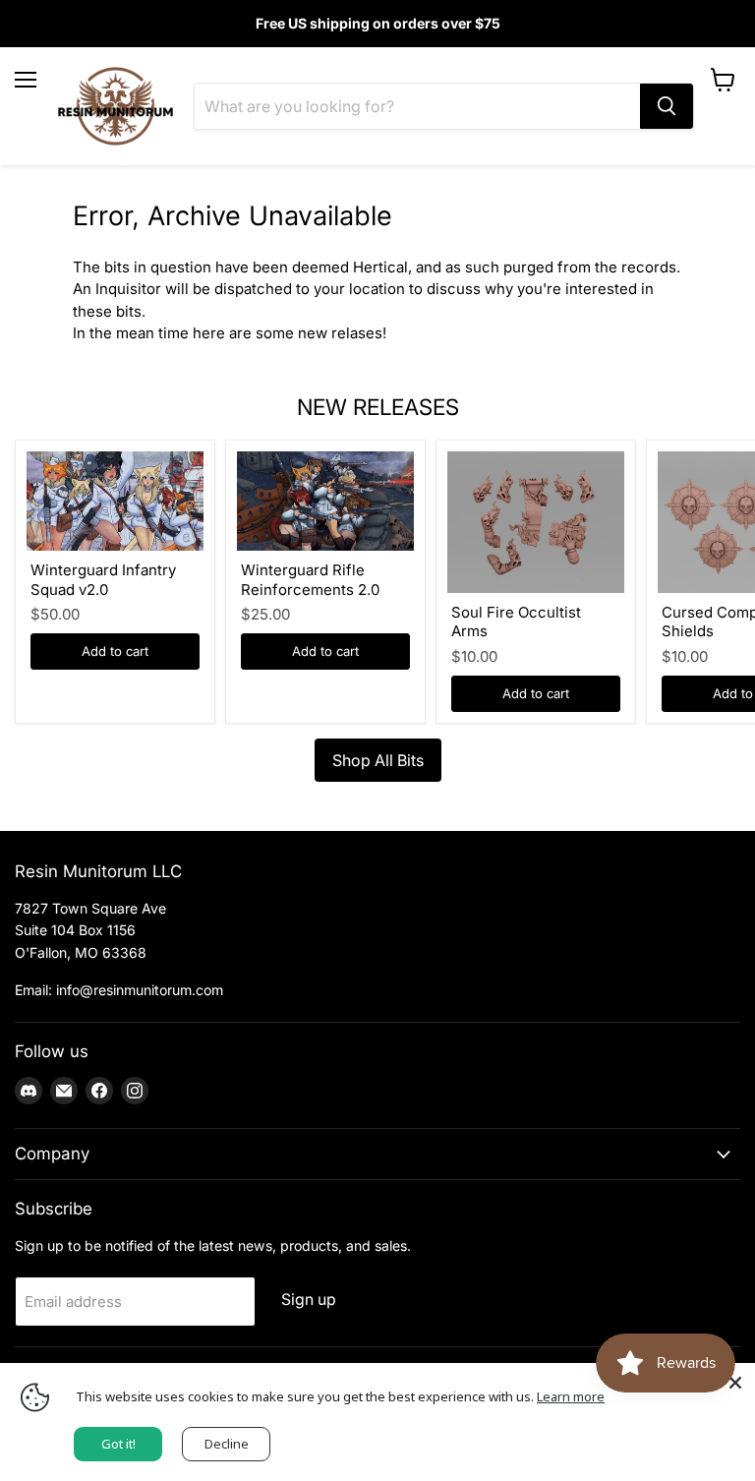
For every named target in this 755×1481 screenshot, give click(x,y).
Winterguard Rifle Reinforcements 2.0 (310, 580)
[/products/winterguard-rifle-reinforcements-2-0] (325, 501)
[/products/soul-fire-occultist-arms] (535, 522)
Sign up (308, 1299)
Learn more (571, 1396)
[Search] (666, 106)
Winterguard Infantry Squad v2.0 (103, 580)
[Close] (735, 1382)
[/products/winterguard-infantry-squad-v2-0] (115, 501)
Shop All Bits (378, 760)
